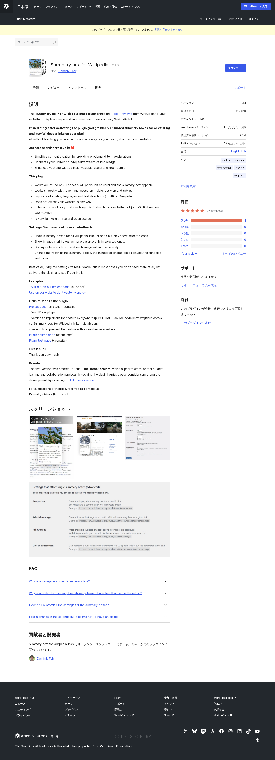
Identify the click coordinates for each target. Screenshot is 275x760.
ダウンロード (236, 67)
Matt (218, 703)
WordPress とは (24, 697)
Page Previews (121, 114)
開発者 (118, 709)
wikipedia (239, 175)
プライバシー (23, 715)
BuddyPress (223, 715)
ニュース (20, 703)
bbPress (220, 709)
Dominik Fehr (67, 71)
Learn (117, 697)
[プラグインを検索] (54, 42)
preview (240, 167)
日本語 (54, 736)
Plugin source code (42, 335)
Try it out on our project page (49, 287)
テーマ (69, 703)
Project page (38, 307)
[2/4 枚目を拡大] (117, 421)
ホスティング (23, 709)
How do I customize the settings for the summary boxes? (69, 605)
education (239, 160)
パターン (70, 715)
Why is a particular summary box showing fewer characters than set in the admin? (85, 593)
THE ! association (81, 380)
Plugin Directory (25, 18)
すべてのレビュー (234, 253)
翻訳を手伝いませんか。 (169, 29)
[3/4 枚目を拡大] (165, 421)
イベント (169, 703)
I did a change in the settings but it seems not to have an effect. (74, 617)
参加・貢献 (170, 697)
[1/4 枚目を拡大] (69, 421)
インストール (77, 87)
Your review (189, 253)
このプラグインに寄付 (196, 323)
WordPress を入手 (256, 6)
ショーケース (72, 697)
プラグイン (71, 709)
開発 (98, 87)
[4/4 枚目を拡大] (165, 487)
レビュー (54, 87)
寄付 (168, 709)
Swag (169, 715)
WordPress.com (225, 697)
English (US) (238, 151)
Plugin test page (40, 340)
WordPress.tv (124, 715)
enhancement (224, 167)
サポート (240, 87)
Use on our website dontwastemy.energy (57, 292)
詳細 (36, 87)
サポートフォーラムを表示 (199, 285)
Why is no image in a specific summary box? (59, 581)
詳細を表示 (188, 186)
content (226, 160)
